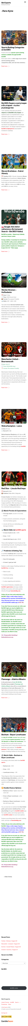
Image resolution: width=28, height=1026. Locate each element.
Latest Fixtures (5, 1002)
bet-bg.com (12, 616)
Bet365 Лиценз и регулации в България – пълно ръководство (14, 105)
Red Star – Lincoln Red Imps (13, 488)
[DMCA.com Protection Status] (6, 1017)
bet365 (19, 54)
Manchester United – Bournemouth (10, 360)
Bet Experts (5, 1007)
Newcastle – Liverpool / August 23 (10, 943)
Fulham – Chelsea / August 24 (9, 941)
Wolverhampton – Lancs (11, 426)
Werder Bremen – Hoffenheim (8, 291)
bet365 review (14, 988)
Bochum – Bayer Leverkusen (13, 734)
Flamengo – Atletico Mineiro (13, 679)
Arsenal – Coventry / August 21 (9, 949)
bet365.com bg (14, 629)
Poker (9, 1004)
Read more (4, 66)
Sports (17, 1002)
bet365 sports (20, 530)
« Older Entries (8, 876)
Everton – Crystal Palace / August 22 (11, 946)
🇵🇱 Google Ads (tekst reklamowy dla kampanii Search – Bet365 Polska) (12, 229)
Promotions (4, 1004)
